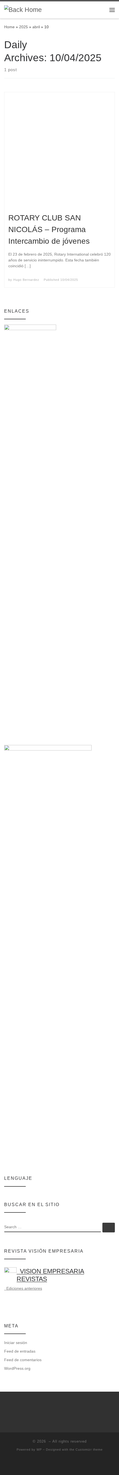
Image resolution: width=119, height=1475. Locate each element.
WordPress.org (17, 1368)
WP (39, 1449)
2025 (23, 27)
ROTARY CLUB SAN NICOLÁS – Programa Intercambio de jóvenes (49, 229)
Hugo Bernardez (26, 279)
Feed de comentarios (23, 1360)
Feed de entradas (19, 1351)
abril (36, 27)
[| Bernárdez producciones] (23, 9)
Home (9, 27)
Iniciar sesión (15, 1342)
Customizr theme (89, 1449)
